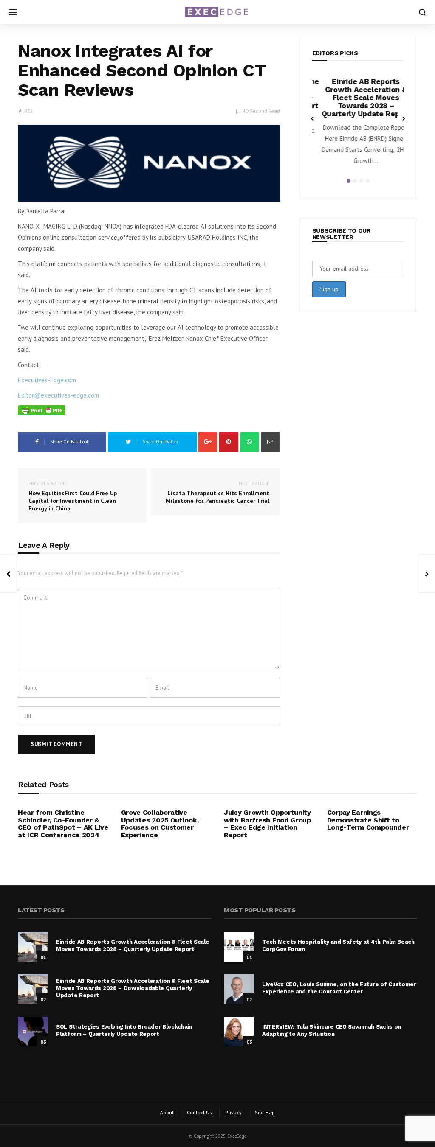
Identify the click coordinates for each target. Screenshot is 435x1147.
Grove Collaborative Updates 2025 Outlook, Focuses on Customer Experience (160, 823)
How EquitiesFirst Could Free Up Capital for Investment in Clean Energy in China (72, 496)
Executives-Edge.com (47, 380)
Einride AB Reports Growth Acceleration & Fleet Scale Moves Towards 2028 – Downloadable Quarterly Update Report (132, 988)
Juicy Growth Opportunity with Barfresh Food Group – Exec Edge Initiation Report (267, 823)
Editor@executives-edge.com (58, 395)
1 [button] (348, 181)
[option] (358, 124)
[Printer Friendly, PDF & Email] (41, 410)
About (167, 1112)
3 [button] (361, 181)
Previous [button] (312, 118)
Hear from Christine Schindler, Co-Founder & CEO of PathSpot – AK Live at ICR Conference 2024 (63, 823)
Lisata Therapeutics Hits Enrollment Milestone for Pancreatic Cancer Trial (217, 492)
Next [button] (404, 118)
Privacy (233, 1112)
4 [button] (368, 181)
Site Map (265, 1112)
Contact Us (199, 1112)
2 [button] (355, 181)
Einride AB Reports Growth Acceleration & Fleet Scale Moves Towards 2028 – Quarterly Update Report (358, 97)
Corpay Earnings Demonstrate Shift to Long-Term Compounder (368, 819)
